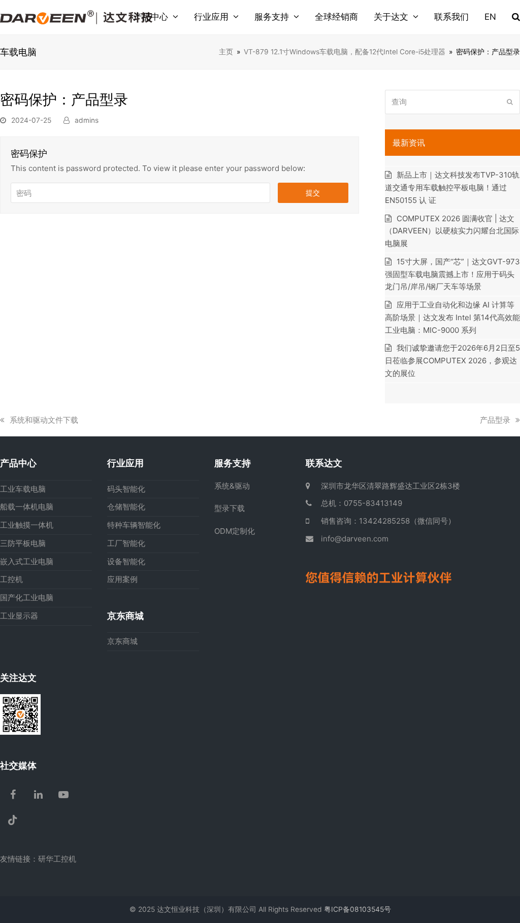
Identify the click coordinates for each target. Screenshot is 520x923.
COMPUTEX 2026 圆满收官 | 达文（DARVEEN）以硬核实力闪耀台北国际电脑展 (452, 231)
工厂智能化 (126, 543)
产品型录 (495, 420)
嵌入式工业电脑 (26, 561)
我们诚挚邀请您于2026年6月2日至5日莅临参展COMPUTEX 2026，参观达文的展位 (452, 360)
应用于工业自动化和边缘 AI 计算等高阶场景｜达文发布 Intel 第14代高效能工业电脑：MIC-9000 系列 (452, 317)
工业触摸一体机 (26, 525)
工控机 (11, 579)
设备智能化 (126, 561)
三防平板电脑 (23, 543)
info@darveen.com (354, 538)
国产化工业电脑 (26, 597)
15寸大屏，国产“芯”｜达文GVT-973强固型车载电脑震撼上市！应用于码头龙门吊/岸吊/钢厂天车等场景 (452, 274)
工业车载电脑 (23, 489)
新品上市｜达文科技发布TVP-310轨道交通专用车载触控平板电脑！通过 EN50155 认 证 (452, 187)
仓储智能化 (126, 506)
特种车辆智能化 (133, 525)
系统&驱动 (232, 486)
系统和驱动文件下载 (43, 420)
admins (87, 120)
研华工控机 (57, 859)
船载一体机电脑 (26, 506)
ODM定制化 (234, 531)
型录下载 (229, 508)
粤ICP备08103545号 (357, 909)
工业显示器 (19, 616)
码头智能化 (126, 489)
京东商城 (122, 641)
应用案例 (122, 579)
